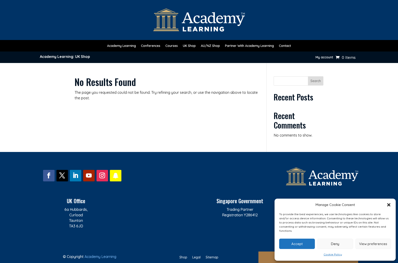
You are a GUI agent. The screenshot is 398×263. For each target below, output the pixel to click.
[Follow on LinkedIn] (75, 175)
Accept (297, 244)
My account (324, 57)
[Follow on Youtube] (89, 175)
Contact (285, 46)
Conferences (150, 46)
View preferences (373, 244)
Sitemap (212, 257)
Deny (335, 244)
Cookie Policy (333, 254)
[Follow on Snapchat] (115, 175)
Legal (196, 257)
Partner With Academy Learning (249, 46)
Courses (171, 46)
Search (315, 81)
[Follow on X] (62, 175)
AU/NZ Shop (210, 46)
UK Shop (189, 46)
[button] (388, 205)
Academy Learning (121, 46)
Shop (183, 257)
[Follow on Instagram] (102, 175)
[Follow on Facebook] (49, 175)
